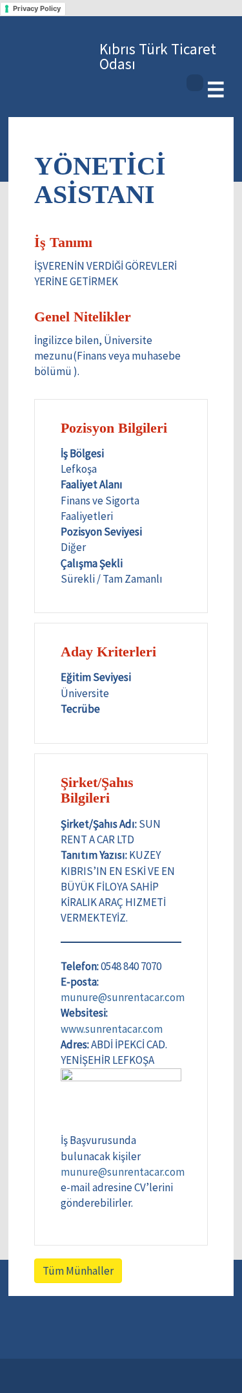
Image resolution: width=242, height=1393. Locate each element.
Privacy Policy (37, 8)
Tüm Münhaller (78, 1271)
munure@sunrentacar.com (123, 997)
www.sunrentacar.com (112, 1029)
